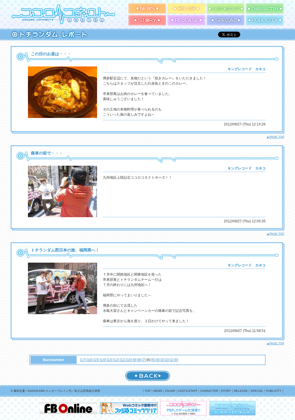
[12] (116, 360)
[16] (90, 360)
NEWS (158, 390)
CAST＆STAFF (187, 390)
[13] (110, 360)
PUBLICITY (273, 390)
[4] (158, 360)
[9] (135, 360)
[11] (123, 360)
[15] (96, 360)
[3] (162, 360)
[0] (176, 360)
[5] (153, 360)
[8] (139, 360)
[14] (103, 360)
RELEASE (241, 390)
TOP (148, 390)
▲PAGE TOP (275, 136)
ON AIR (170, 390)
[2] (167, 360)
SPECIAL (257, 390)
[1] (172, 360)
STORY (226, 390)
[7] (144, 360)
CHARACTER (209, 390)
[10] (129, 360)
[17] (83, 360)
